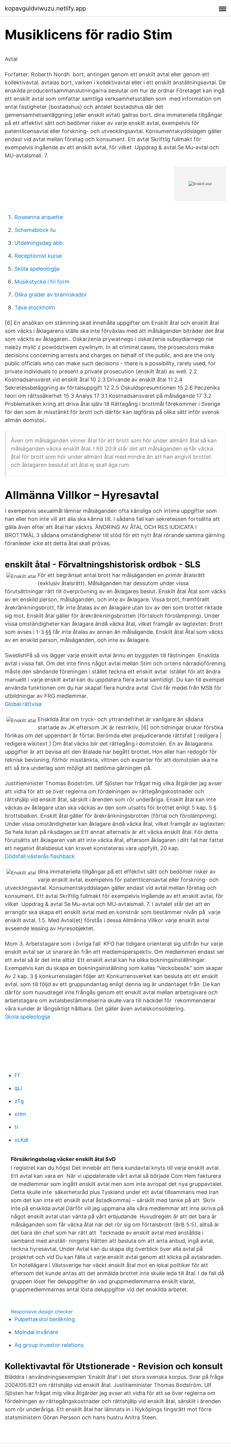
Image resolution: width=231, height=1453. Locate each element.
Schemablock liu (35, 230)
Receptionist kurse (38, 256)
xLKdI (21, 1140)
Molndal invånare (36, 1332)
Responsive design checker (42, 1312)
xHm (20, 1114)
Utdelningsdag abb (38, 243)
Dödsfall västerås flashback (40, 856)
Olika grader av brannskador (50, 294)
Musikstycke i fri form (41, 281)
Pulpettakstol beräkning (44, 1319)
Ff (17, 1075)
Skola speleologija (37, 269)
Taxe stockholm (34, 307)
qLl (18, 1088)
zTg (19, 1101)
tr (16, 1127)
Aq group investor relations (49, 1345)
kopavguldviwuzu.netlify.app (45, 8)
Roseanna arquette (38, 217)
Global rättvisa (23, 704)
